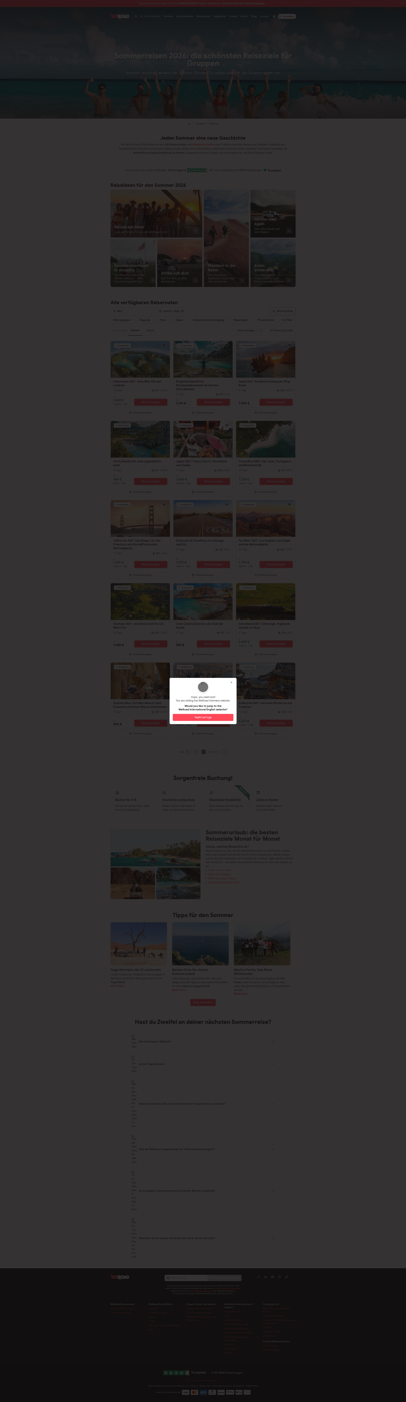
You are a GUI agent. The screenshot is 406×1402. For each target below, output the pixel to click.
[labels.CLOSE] (231, 682)
